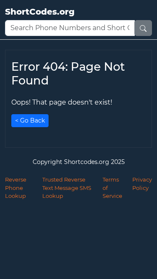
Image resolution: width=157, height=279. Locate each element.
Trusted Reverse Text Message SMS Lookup (66, 187)
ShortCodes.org (40, 12)
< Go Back (30, 120)
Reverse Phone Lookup (15, 187)
